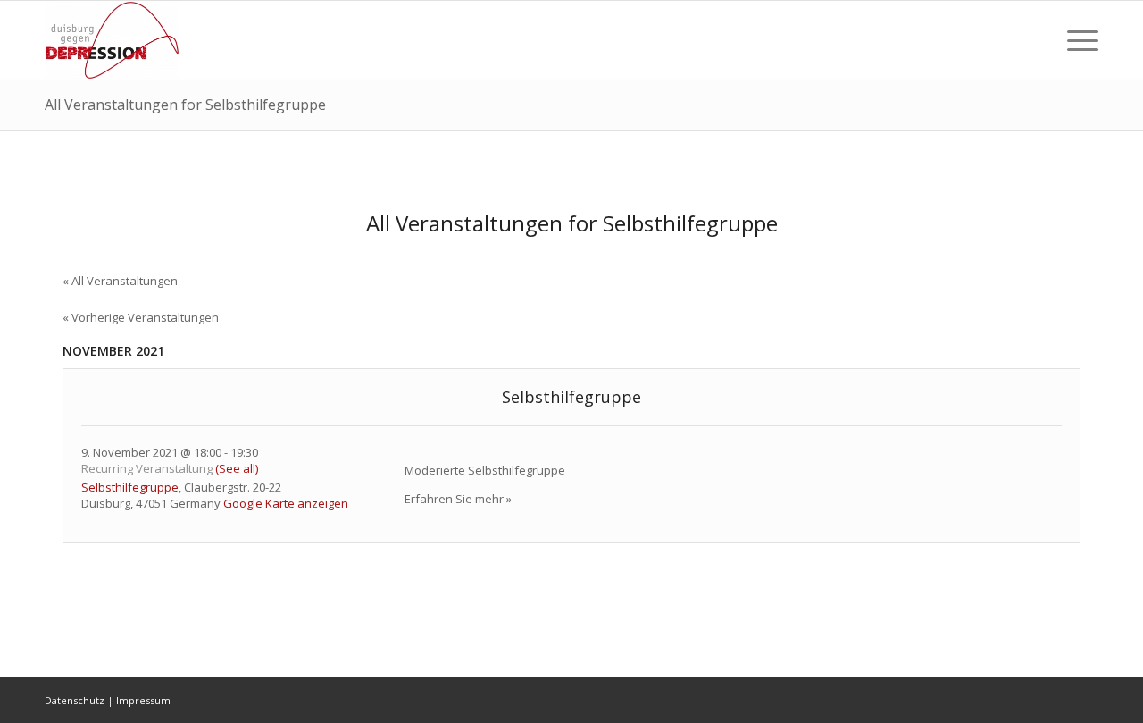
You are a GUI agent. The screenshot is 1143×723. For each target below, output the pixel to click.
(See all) (236, 468)
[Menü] (1076, 40)
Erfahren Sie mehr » (458, 499)
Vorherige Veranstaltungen (141, 317)
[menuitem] (1035, 40)
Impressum (143, 700)
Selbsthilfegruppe (571, 397)
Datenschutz (74, 700)
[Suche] (1035, 40)
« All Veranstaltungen (120, 281)
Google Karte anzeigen (285, 503)
